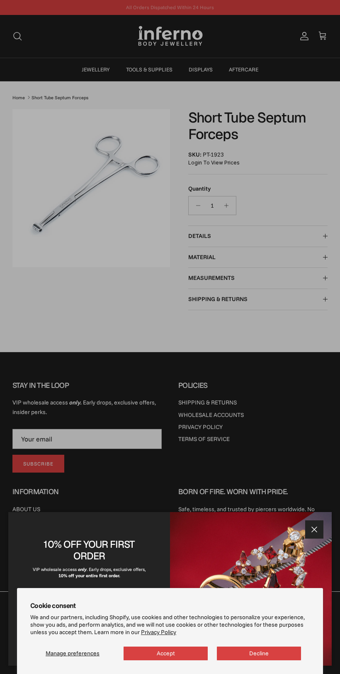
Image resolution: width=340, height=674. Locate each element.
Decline (259, 653)
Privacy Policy (158, 632)
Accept (166, 653)
